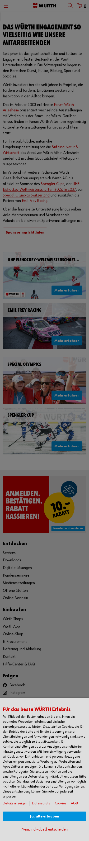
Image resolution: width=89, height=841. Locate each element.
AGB (74, 803)
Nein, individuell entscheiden (44, 829)
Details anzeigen (15, 803)
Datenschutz (41, 803)
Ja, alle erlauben (44, 816)
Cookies (60, 803)
